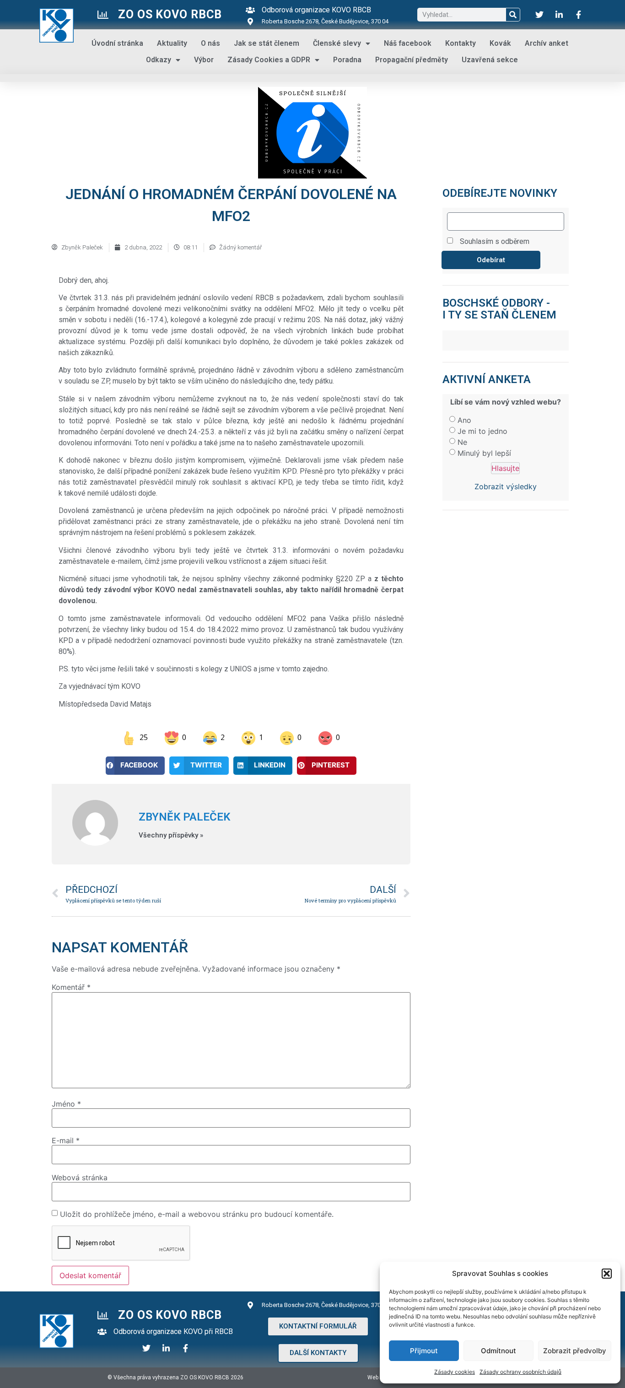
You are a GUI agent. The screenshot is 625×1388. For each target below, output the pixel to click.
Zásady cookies (454, 1371)
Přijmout (424, 1350)
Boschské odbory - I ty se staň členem (499, 309)
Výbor (204, 59)
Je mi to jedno (482, 431)
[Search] (513, 14)
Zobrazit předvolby (574, 1350)
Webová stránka (80, 1177)
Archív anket (546, 43)
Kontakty (460, 43)
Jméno (66, 1103)
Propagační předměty (411, 59)
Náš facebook (407, 43)
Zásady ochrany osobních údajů (520, 1371)
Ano (464, 420)
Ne (462, 442)
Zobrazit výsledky (505, 486)
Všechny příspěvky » (171, 835)
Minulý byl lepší (484, 453)
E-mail (66, 1140)
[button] (606, 1273)
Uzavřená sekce (490, 59)
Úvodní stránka (117, 43)
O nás (210, 43)
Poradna (347, 59)
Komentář (71, 987)
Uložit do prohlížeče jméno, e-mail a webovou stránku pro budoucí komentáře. (197, 1214)
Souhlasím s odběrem (494, 241)
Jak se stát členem (266, 43)
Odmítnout (498, 1350)
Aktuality (172, 43)
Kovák (500, 43)
